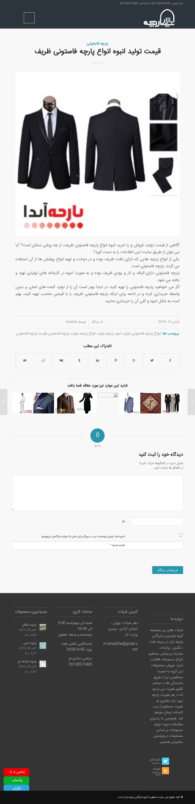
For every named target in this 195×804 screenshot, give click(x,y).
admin (71, 322)
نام (123, 522)
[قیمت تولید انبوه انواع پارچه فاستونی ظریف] (97, 154)
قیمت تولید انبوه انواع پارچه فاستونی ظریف (97, 52)
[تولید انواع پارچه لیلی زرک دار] (150, 403)
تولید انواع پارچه (92, 334)
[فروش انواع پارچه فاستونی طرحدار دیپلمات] (43, 403)
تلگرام (17, 789)
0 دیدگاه (97, 322)
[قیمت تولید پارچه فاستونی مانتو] (86, 403)
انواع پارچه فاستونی (146, 334)
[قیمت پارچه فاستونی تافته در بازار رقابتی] (65, 403)
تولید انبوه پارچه (118, 334)
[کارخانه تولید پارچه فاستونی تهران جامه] (108, 403)
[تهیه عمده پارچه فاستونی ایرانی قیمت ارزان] (172, 403)
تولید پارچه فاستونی (63, 334)
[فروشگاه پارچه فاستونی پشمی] (191, 402)
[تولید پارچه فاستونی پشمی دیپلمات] (129, 403)
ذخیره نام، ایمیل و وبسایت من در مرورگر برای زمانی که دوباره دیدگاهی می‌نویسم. (83, 536)
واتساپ (17, 780)
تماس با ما (17, 772)
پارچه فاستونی (97, 44)
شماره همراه (117, 545)
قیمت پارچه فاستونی (31, 334)
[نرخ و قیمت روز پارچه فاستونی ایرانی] (22, 403)
